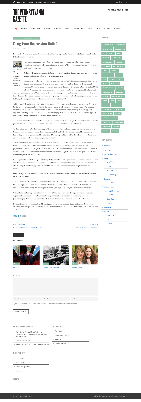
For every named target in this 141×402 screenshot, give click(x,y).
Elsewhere (106, 66)
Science (114, 118)
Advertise (38, 2)
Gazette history (110, 187)
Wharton (106, 131)
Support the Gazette (50, 2)
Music (105, 101)
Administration (108, 45)
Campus (107, 179)
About (24, 2)
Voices (98, 29)
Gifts (120, 79)
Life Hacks (16, 268)
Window (115, 131)
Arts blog (110, 162)
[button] (16, 30)
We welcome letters (23, 340)
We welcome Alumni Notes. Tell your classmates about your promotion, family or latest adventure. (31, 334)
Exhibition (114, 70)
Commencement (108, 62)
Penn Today (20, 362)
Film (104, 79)
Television (106, 126)
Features (47, 29)
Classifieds (117, 29)
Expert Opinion (108, 75)
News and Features (27, 38)
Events (105, 70)
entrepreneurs (118, 66)
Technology (119, 122)
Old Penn (107, 29)
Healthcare (115, 83)
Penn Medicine (116, 105)
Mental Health (18, 235)
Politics (105, 118)
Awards (111, 53)
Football (112, 79)
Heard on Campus (108, 88)
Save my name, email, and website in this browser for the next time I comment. (46, 303)
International (108, 92)
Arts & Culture (78, 29)
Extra (109, 166)
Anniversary (121, 45)
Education (120, 62)
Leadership (119, 92)
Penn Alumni (20, 358)
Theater (116, 126)
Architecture (120, 49)
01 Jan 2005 (18, 48)
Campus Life (116, 58)
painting (105, 105)
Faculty (118, 75)
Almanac (19, 371)
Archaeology (107, 49)
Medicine (106, 96)
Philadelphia (119, 109)
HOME (18, 2)
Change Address (60, 344)
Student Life (107, 122)
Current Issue (35, 29)
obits (119, 101)
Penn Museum (107, 109)
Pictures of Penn (113, 170)
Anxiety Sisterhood (77, 268)
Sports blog (111, 175)
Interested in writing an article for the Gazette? (32, 344)
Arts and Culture (110, 154)
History (120, 88)
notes (112, 101)
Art (104, 53)
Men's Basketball (118, 96)
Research (36, 38)
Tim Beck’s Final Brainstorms (51, 268)
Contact (31, 2)
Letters (109, 223)
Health (105, 83)
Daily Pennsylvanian (23, 367)
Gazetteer (57, 29)
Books (119, 53)
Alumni (90, 29)
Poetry (117, 113)
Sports (67, 29)
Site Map (58, 339)
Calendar (106, 58)
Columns (110, 215)
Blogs (106, 158)
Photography (107, 113)
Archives (24, 29)
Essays (109, 219)
